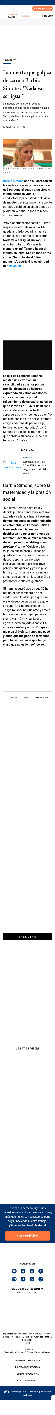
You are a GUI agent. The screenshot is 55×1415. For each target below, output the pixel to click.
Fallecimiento (42, 698)
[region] (27, 47)
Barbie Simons (13, 181)
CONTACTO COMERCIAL (27, 1374)
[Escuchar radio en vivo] (4, 16)
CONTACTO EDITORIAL (27, 1381)
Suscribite (27, 1236)
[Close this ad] (53, 1397)
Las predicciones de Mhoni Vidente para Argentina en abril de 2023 (35, 467)
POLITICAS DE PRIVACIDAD (27, 1367)
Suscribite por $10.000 (43, 8)
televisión (14, 266)
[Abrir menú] (5, 8)
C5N (26, 698)
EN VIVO (48, 16)
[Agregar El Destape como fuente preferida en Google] (27, 133)
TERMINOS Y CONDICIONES (27, 1360)
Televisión (12, 698)
